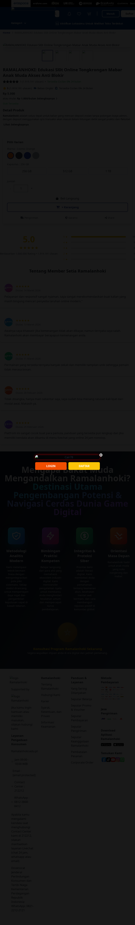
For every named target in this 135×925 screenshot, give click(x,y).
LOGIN (51, 466)
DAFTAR (84, 466)
